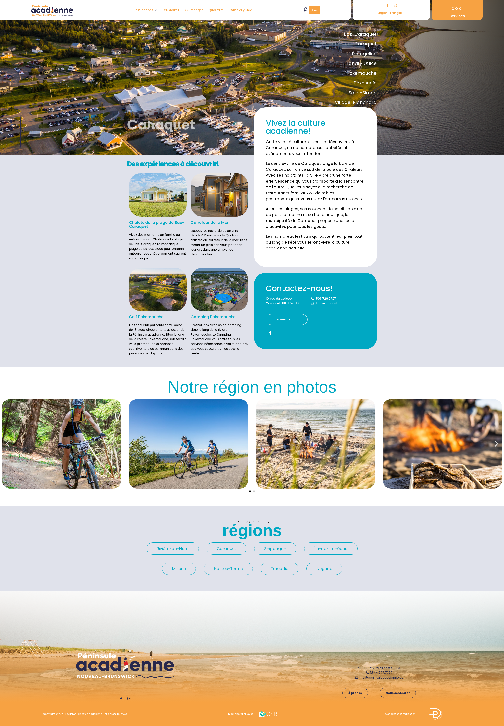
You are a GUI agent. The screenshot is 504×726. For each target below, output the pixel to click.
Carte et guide (241, 10)
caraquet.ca (286, 319)
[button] (7, 444)
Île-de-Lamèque (330, 548)
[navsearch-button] (305, 10)
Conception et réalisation (400, 714)
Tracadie (279, 568)
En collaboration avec (240, 714)
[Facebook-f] (387, 5)
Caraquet (226, 548)
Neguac (324, 568)
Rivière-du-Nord (173, 548)
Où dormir (171, 10)
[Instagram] (395, 5)
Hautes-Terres (228, 568)
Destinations (143, 10)
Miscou (179, 568)
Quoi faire (216, 10)
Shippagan (275, 548)
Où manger (194, 10)
